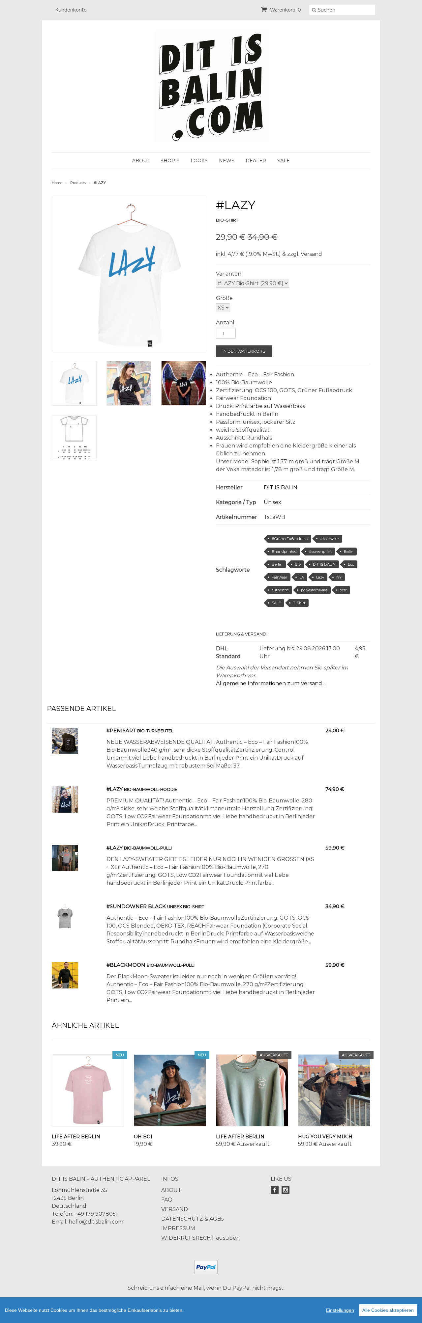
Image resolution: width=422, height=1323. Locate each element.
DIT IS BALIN (280, 487)
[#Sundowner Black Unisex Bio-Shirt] (65, 928)
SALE (283, 161)
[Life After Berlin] (88, 1090)
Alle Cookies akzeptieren (388, 1310)
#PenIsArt (121, 730)
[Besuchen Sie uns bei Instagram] (286, 1190)
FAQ (166, 1200)
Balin (348, 551)
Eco (351, 564)
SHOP (168, 161)
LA (301, 577)
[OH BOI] (170, 1090)
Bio (298, 564)
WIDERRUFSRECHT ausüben (200, 1238)
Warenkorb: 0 (285, 10)
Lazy (320, 577)
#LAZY (115, 789)
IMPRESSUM (178, 1228)
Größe (224, 298)
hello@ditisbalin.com (96, 1222)
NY (339, 577)
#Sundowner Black (136, 906)
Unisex (272, 502)
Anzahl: (225, 322)
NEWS (226, 161)
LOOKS (199, 161)
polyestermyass (314, 590)
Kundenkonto (71, 10)
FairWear (279, 577)
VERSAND (174, 1209)
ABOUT (140, 161)
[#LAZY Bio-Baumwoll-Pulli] (65, 869)
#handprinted (284, 551)
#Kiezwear (329, 538)
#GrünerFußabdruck (290, 538)
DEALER (256, 161)
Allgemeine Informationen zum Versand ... (271, 683)
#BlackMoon (125, 965)
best (343, 590)
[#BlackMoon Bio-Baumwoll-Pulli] (65, 987)
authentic (280, 590)
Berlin (277, 564)
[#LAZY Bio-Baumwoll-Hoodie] (65, 811)
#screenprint (320, 551)
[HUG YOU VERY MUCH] (334, 1090)
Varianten (228, 274)
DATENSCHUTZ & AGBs (192, 1219)
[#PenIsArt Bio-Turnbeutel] (65, 752)
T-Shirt (299, 603)
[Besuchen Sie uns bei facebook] (275, 1190)
